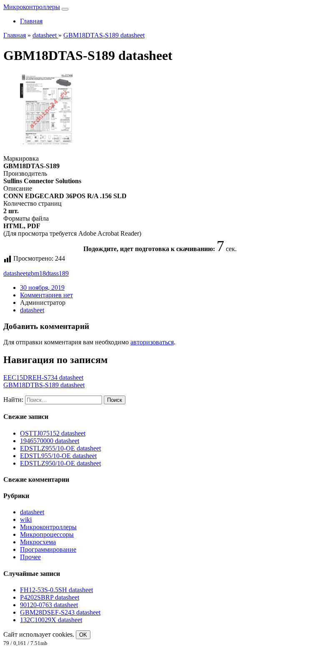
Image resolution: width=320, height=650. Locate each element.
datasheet (15, 273)
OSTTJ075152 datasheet (52, 433)
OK (83, 635)
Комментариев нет (46, 295)
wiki (26, 519)
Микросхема (38, 541)
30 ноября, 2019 (42, 287)
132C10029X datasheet (51, 619)
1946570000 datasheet (49, 440)
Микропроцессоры (47, 534)
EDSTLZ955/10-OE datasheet (60, 448)
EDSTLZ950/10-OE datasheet (60, 463)
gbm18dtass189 (48, 273)
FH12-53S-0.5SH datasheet (56, 589)
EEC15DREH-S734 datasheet (43, 377)
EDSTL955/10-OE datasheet (58, 455)
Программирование (48, 549)
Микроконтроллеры (31, 6)
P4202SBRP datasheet (49, 597)
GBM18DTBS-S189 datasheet (44, 385)
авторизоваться (152, 342)
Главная (31, 21)
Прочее (30, 556)
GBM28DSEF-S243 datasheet (60, 612)
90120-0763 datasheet (49, 604)
